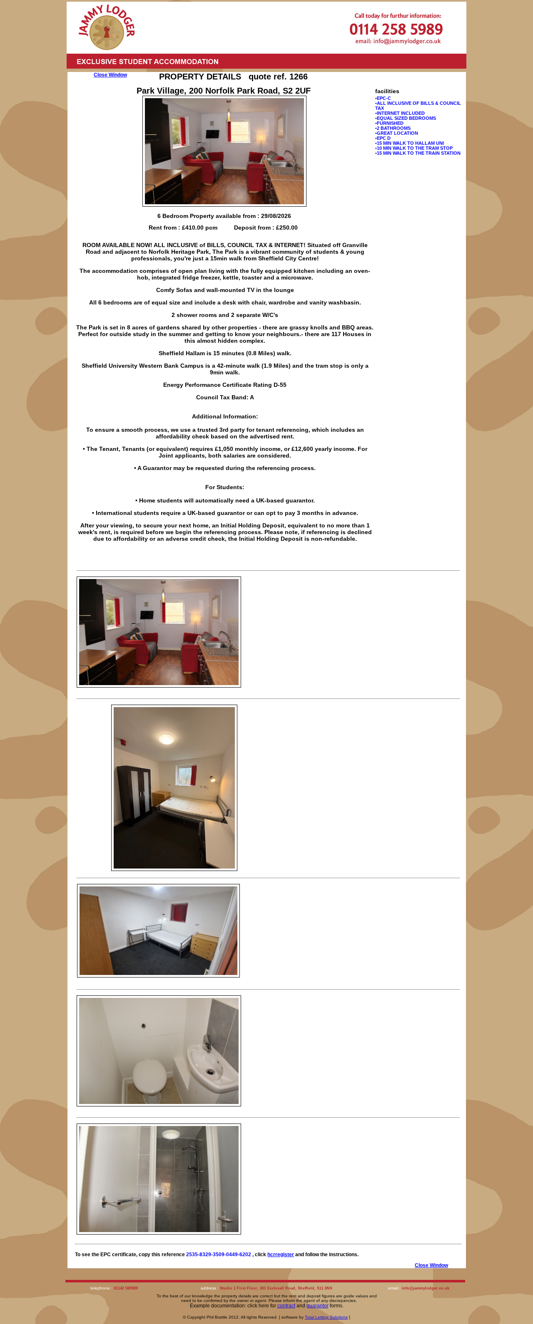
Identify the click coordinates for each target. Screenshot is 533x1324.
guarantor (317, 1306)
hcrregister (280, 1254)
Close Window (110, 75)
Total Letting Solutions (326, 1317)
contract (286, 1306)
